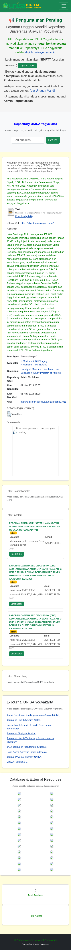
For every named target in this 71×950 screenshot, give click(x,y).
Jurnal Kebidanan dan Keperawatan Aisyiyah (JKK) (33, 715)
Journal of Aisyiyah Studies (21, 733)
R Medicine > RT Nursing (34, 364)
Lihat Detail (16, 554)
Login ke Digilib (27, 65)
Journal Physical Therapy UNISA (24, 757)
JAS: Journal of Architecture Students (27, 747)
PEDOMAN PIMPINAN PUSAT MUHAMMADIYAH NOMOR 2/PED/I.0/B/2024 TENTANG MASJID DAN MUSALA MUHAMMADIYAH (34, 526)
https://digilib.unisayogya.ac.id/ (37, 223)
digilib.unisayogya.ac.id (40, 52)
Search (53, 140)
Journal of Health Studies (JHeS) (24, 720)
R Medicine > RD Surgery (34, 361)
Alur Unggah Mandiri (43, 90)
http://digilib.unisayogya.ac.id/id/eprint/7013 (43, 401)
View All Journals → (17, 762)
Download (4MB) (24, 216)
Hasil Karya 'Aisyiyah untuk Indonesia (27, 752)
